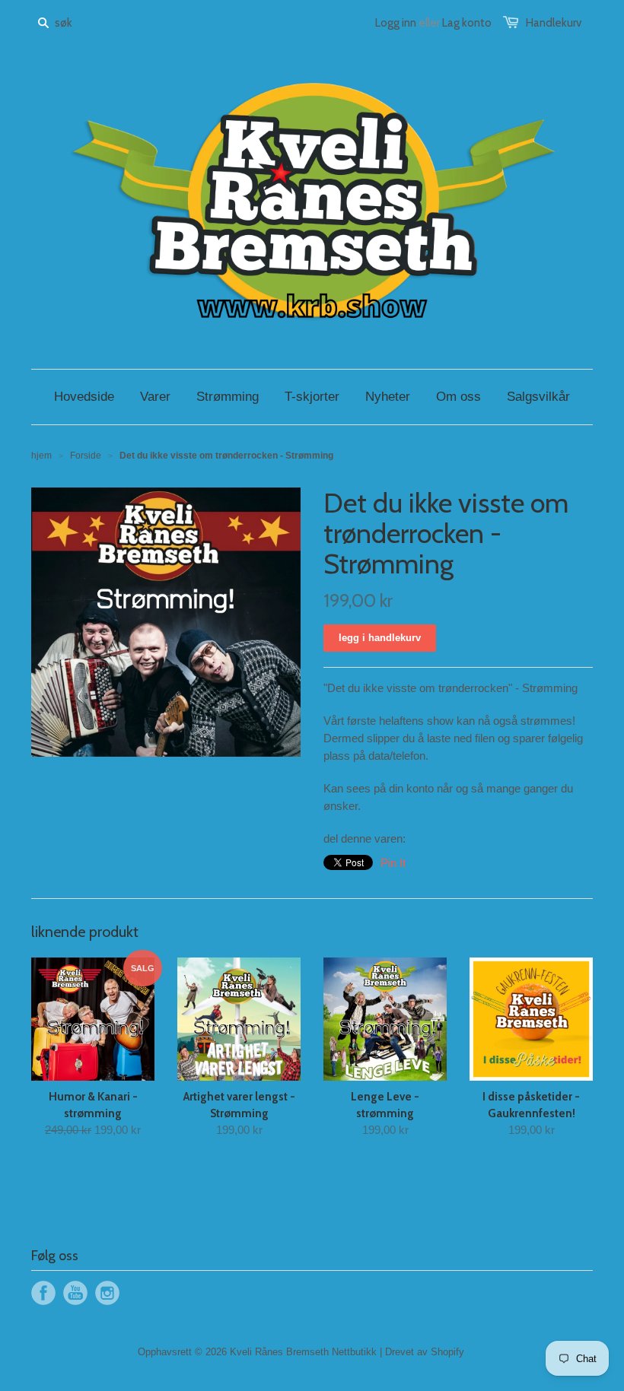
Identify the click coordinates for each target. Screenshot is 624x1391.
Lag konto (467, 23)
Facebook (43, 1293)
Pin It (393, 862)
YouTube (75, 1293)
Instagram (107, 1293)
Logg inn (395, 23)
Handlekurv (553, 23)
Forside (85, 455)
